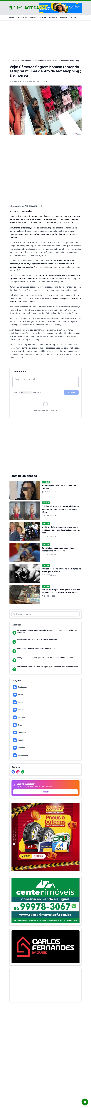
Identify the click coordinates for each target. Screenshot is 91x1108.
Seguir (46, 792)
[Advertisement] (45, 38)
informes (64, 17)
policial (42, 17)
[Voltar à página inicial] (85, 1102)
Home (14, 61)
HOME (11, 17)
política (53, 17)
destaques (22, 17)
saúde (33, 17)
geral (74, 17)
